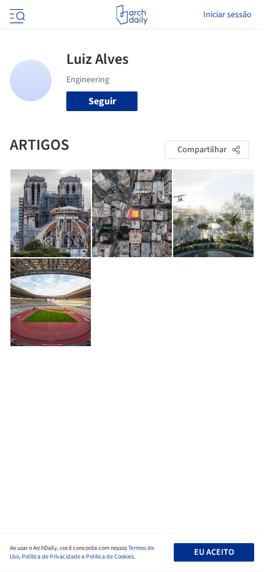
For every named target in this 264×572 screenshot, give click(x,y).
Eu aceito (214, 552)
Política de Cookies (110, 556)
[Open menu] (16, 14)
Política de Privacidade (50, 556)
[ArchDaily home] (131, 15)
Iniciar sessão (227, 14)
